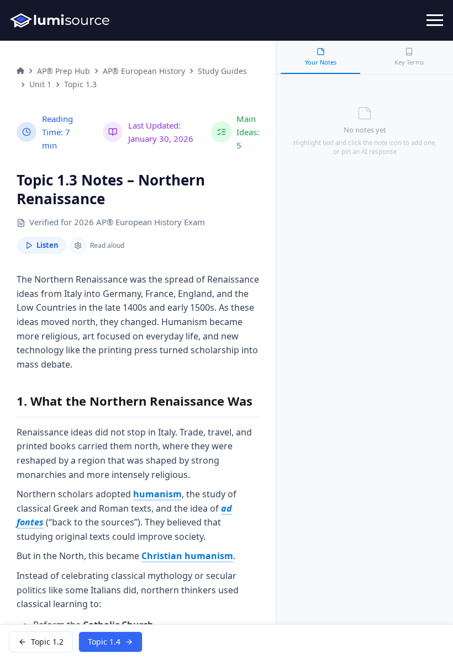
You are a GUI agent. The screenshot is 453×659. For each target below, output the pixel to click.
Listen (47, 245)
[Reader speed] (78, 245)
